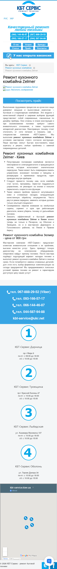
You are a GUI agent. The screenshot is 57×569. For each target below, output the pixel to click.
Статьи (15, 48)
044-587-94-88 (34, 311)
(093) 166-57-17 (19, 38)
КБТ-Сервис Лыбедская (28, 426)
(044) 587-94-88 (38, 38)
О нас (16, 44)
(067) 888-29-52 (38, 34)
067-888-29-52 (28, 291)
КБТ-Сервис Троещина (28, 386)
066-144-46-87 (34, 304)
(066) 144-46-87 (19, 34)
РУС (6, 18)
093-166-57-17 (34, 298)
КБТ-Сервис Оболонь (28, 466)
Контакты (42, 48)
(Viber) (45, 291)
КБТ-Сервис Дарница (28, 347)
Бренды (41, 44)
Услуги (28, 44)
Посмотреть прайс (28, 100)
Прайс (28, 48)
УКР (12, 18)
